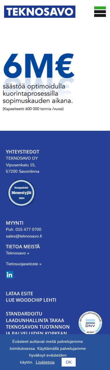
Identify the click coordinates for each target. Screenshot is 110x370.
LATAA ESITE (19, 293)
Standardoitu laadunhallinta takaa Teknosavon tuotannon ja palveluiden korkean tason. (38, 326)
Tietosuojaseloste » (24, 263)
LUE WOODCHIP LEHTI (31, 300)
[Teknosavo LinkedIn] (10, 277)
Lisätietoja (45, 362)
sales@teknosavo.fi (24, 236)
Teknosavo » (17, 253)
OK (69, 362)
